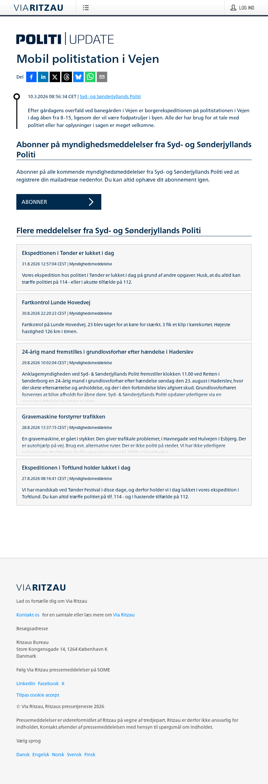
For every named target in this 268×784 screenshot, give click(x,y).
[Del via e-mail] (102, 77)
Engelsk (40, 754)
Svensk (74, 754)
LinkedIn (25, 683)
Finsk (89, 754)
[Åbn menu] (87, 7)
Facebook (48, 683)
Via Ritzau (124, 615)
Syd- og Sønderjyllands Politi (110, 96)
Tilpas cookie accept (37, 695)
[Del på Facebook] (31, 77)
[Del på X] (55, 77)
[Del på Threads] (66, 77)
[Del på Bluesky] (78, 77)
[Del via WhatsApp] (90, 77)
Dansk (23, 754)
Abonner (34, 201)
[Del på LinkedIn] (43, 77)
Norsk (58, 754)
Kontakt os (28, 615)
